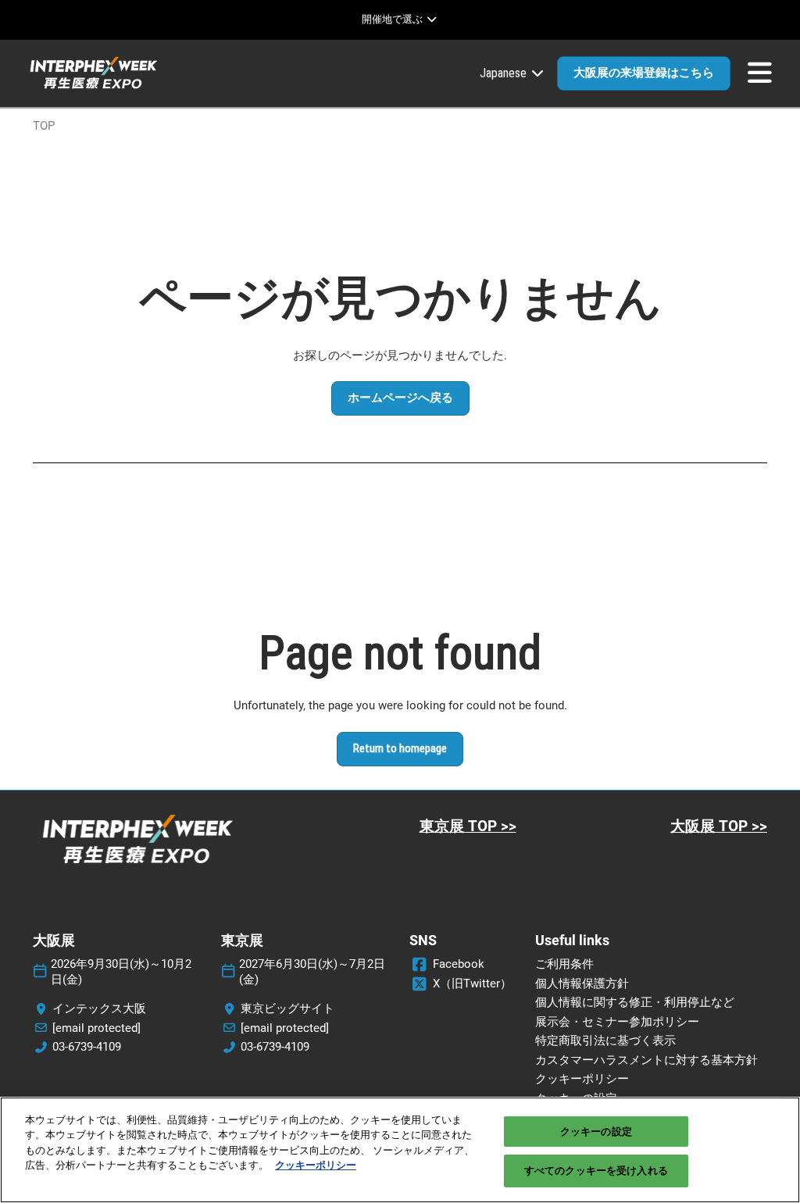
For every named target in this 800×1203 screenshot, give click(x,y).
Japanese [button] (505, 73)
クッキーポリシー (315, 1165)
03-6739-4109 (86, 1047)
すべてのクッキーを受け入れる (596, 1170)
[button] (643, 73)
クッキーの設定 (596, 1131)
